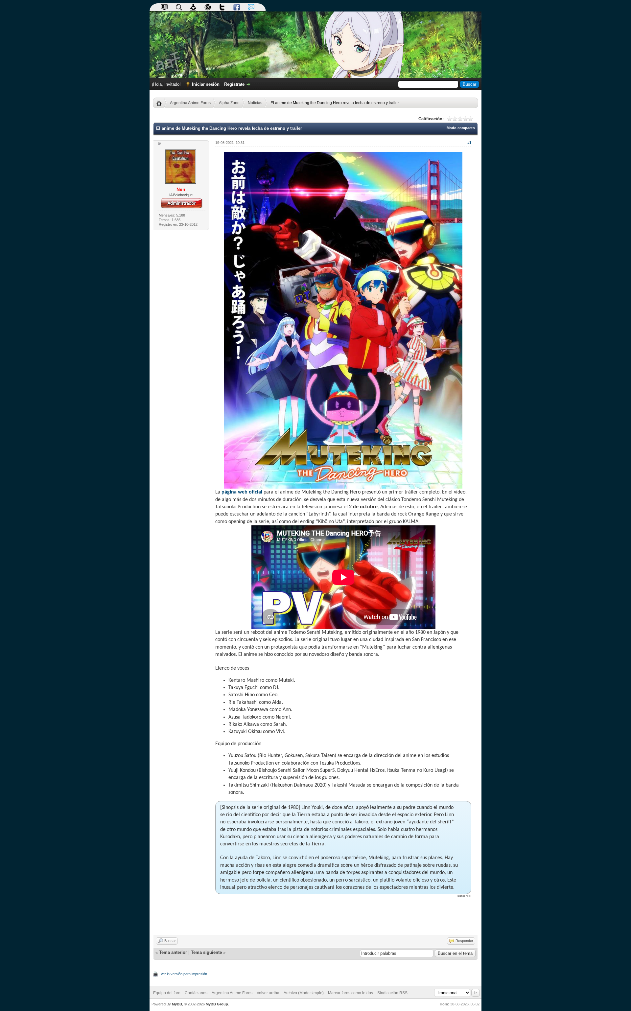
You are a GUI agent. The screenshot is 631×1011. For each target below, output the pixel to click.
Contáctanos (196, 993)
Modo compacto (461, 128)
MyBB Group (217, 1004)
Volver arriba (268, 993)
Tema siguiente (206, 952)
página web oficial (242, 492)
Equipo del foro (166, 993)
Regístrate (234, 84)
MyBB (177, 1004)
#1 (469, 143)
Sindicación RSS (392, 993)
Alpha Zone (229, 103)
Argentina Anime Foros (190, 103)
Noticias (255, 103)
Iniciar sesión (206, 84)
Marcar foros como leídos (350, 993)
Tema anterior (173, 952)
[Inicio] (161, 103)
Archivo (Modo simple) (304, 993)
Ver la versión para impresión (184, 974)
